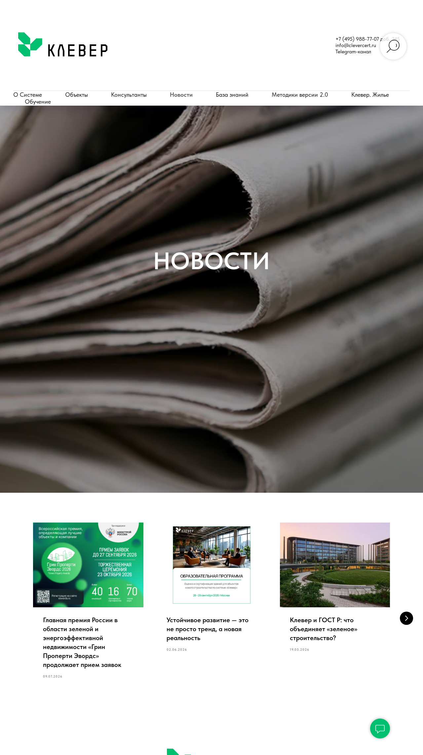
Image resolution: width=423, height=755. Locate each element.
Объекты (76, 94)
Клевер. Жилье (370, 94)
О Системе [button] (27, 94)
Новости (181, 94)
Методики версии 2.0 (300, 94)
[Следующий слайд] (406, 618)
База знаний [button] (232, 94)
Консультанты (129, 94)
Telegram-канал (353, 51)
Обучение (38, 101)
